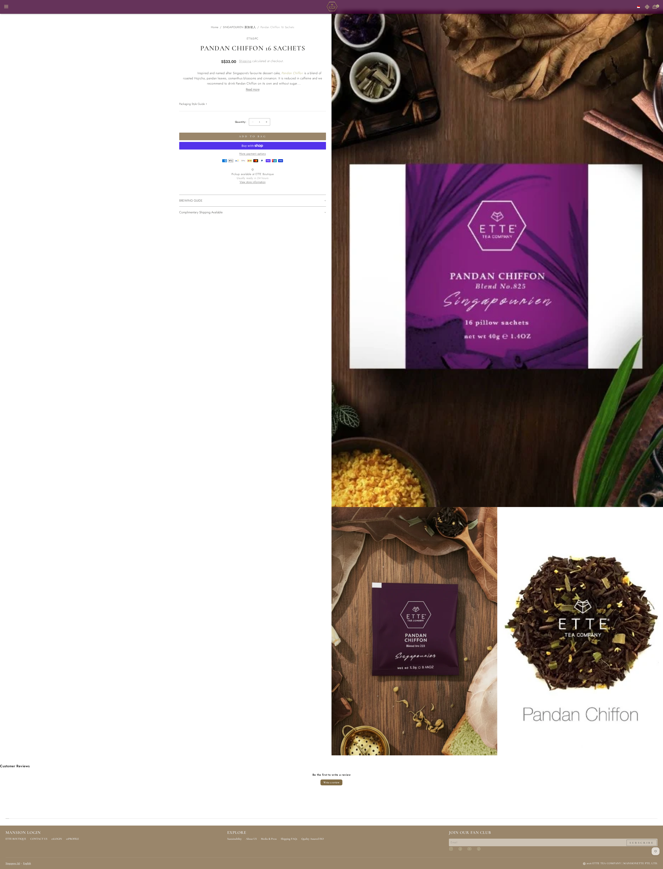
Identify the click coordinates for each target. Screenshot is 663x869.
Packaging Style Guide (192, 104)
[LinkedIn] (481, 850)
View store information (253, 182)
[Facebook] (462, 850)
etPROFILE (72, 839)
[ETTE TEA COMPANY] (331, 7)
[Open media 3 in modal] (580, 631)
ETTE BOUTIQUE (16, 839)
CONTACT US (38, 839)
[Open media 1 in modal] (497, 258)
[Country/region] (638, 7)
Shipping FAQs (289, 839)
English (27, 863)
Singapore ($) (13, 863)
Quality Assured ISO (312, 839)
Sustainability (234, 839)
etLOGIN (56, 839)
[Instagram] (453, 850)
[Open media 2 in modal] (414, 631)
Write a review (331, 782)
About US (251, 839)
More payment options (252, 154)
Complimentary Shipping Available (201, 212)
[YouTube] (471, 850)
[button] (647, 7)
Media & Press (269, 839)
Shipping (245, 61)
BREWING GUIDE (191, 200)
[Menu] (7, 7)
